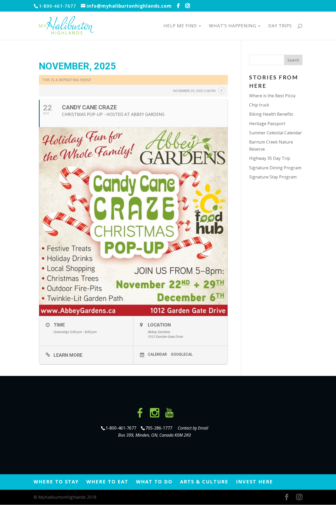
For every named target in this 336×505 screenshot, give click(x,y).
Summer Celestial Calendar (275, 133)
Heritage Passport (267, 123)
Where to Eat (107, 481)
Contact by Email (193, 428)
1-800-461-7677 (121, 428)
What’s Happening (232, 26)
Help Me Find (180, 26)
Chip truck (259, 105)
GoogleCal (182, 354)
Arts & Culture (204, 481)
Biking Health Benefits (271, 114)
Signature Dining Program (275, 168)
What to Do (154, 481)
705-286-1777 (159, 428)
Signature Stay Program (273, 177)
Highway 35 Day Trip (269, 158)
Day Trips (280, 26)
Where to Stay (56, 481)
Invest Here (254, 481)
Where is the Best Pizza (272, 96)
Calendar (157, 354)
